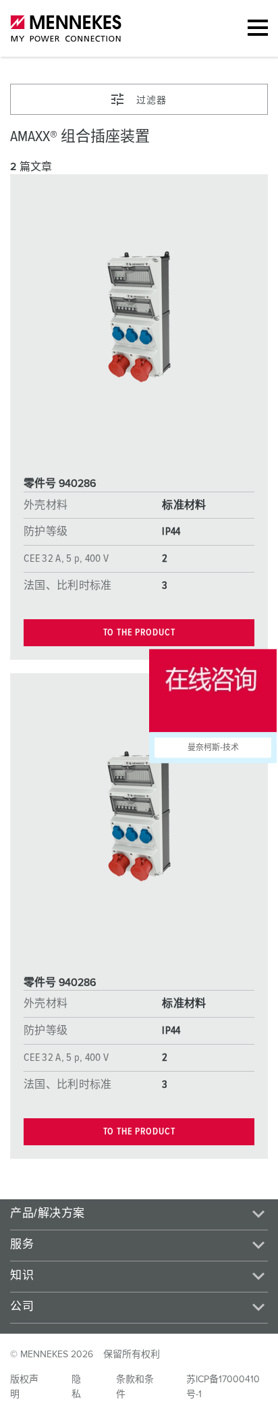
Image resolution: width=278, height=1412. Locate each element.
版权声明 (24, 1387)
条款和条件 (135, 1387)
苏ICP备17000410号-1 (223, 1387)
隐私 (76, 1387)
